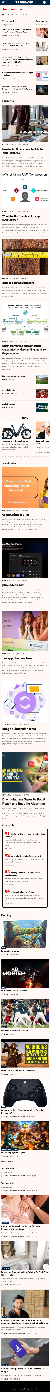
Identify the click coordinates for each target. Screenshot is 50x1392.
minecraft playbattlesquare (13, 1153)
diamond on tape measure (18, 282)
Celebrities (6, 394)
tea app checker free (17, 658)
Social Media (6, 510)
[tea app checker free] (25, 631)
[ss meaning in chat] (25, 487)
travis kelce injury (9, 390)
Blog (4, 14)
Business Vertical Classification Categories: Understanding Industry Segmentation (24, 349)
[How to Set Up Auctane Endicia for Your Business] (25, 123)
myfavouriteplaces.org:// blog (22, 892)
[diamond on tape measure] (25, 257)
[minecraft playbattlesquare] (25, 1135)
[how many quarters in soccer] (42, 379)
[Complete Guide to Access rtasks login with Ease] (42, 76)
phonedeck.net (13, 585)
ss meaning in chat (15, 514)
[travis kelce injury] (42, 393)
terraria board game (10, 951)
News (4, 438)
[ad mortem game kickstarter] (25, 973)
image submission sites (19, 729)
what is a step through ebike (15, 441)
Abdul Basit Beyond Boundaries (14, 1117)
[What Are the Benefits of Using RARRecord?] (25, 190)
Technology (6, 92)
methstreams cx (8, 404)
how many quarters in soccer (13, 376)
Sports (4, 380)
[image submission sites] (25, 701)
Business (5, 144)
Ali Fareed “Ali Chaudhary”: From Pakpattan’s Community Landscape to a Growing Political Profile (17, 59)
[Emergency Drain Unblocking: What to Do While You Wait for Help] (42, 46)
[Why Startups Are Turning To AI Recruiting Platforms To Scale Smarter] (42, 90)
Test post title (12, 9)
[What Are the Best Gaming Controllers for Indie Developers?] (25, 1093)
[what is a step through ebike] (16, 430)
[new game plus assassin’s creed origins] (25, 1053)
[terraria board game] (25, 934)
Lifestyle (5, 49)
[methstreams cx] (42, 407)
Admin (6, 955)
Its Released (24, 2)
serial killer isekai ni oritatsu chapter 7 (26, 856)
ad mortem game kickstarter (14, 991)
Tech (3, 78)
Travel (5, 1365)
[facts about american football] (25, 1013)
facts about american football (14, 1030)
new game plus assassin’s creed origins (19, 1070)
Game (4, 947)
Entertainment (7, 1149)
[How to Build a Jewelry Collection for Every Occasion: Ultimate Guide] (42, 33)
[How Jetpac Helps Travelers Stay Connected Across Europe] (25, 1352)
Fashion (4, 35)
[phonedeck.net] (25, 558)
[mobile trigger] (4, 2)
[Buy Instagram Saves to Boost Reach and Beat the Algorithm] (25, 772)
